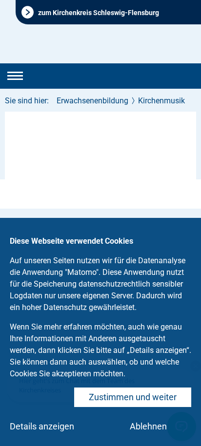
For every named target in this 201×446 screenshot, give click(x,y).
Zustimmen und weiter (133, 397)
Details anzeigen (42, 426)
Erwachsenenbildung (92, 100)
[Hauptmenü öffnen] (15, 76)
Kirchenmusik (161, 100)
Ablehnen (148, 426)
